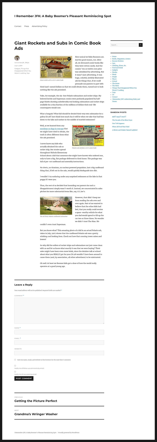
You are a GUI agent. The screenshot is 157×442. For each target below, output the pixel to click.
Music (114, 74)
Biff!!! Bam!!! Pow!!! (119, 117)
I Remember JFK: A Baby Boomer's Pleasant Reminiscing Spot (62, 16)
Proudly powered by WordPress (68, 433)
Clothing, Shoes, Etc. (119, 65)
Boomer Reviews (118, 61)
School (114, 81)
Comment (19, 296)
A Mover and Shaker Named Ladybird (124, 130)
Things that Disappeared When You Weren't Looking (22, 71)
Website (18, 349)
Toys (28, 73)
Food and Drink (117, 68)
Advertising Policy (39, 26)
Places (114, 79)
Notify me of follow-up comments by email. (29, 368)
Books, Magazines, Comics (121, 59)
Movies (114, 72)
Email (17, 338)
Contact (17, 26)
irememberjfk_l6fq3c (21, 62)
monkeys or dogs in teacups (52, 129)
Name (17, 328)
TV (113, 95)
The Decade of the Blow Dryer (122, 120)
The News (115, 86)
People (114, 77)
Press (26, 26)
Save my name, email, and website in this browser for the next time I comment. (44, 360)
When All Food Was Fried (120, 127)
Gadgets (17, 68)
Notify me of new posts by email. (25, 374)
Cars (113, 63)
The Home (115, 83)
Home (114, 56)
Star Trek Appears (118, 123)
